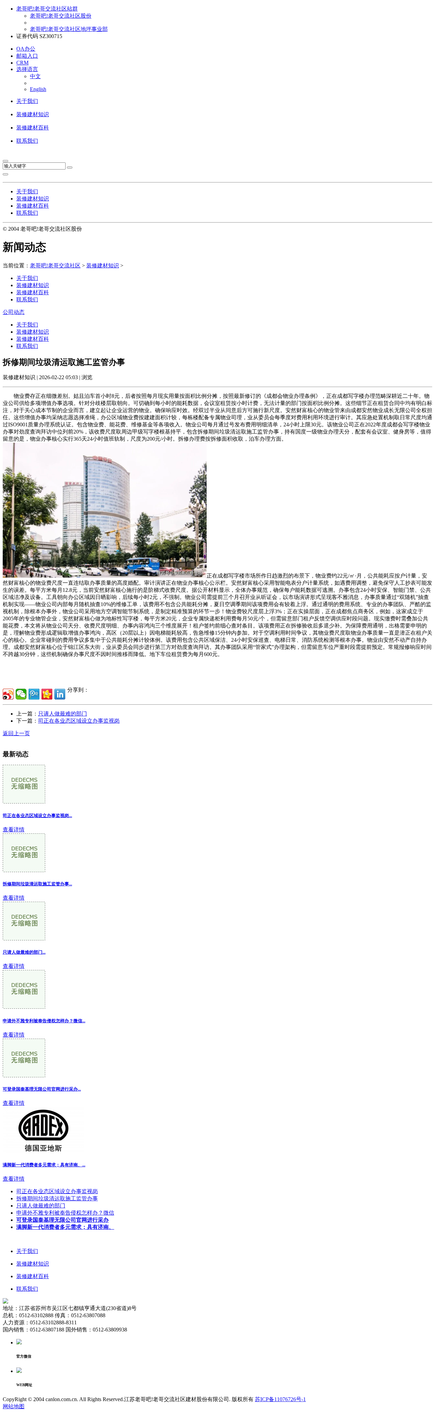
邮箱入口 (27, 56)
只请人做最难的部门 (62, 714)
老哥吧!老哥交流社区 (55, 265)
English (38, 89)
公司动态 (13, 312)
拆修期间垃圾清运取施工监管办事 (57, 1198)
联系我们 (27, 141)
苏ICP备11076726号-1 (280, 1399)
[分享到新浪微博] (8, 694)
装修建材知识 (32, 114)
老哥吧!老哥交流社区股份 (60, 16)
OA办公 (25, 49)
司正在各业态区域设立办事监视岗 (79, 721)
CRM (22, 63)
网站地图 (13, 1406)
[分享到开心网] (46, 694)
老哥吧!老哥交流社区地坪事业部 (69, 29)
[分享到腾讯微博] (34, 694)
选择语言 (27, 69)
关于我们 (27, 101)
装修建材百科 (32, 127)
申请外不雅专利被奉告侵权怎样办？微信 (65, 1213)
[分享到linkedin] (59, 694)
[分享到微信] (21, 694)
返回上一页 (16, 733)
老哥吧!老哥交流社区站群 (47, 9)
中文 (35, 76)
